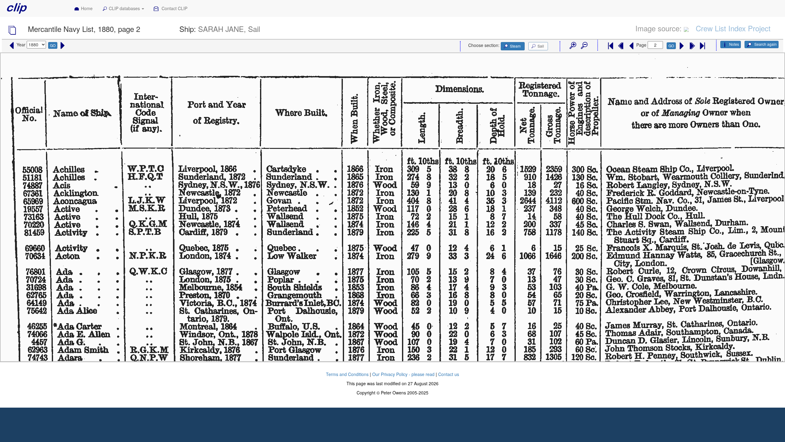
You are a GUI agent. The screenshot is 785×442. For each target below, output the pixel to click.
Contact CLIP (173, 8)
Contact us (448, 374)
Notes (734, 44)
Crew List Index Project (733, 28)
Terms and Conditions (347, 374)
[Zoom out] (583, 45)
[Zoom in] (572, 45)
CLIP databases (125, 8)
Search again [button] (765, 44)
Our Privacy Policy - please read (403, 374)
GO (53, 45)
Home (87, 8)
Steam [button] (515, 45)
